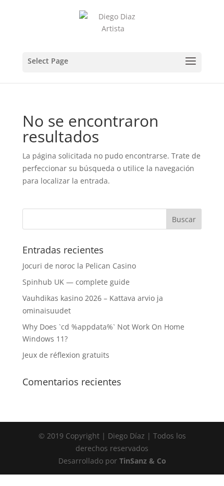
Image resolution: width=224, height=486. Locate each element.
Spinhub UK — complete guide (76, 282)
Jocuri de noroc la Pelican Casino (79, 266)
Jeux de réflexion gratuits (65, 355)
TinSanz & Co (142, 461)
